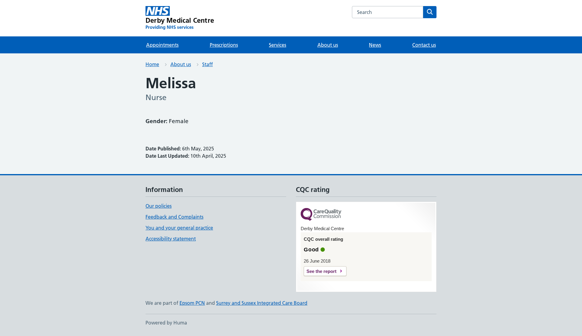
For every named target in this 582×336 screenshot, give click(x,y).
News (375, 45)
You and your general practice (179, 228)
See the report (321, 271)
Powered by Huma (166, 323)
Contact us (424, 45)
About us (327, 45)
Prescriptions (224, 45)
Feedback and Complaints (174, 217)
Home (152, 64)
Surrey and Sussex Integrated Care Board (261, 303)
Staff (207, 64)
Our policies (159, 206)
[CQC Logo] (321, 215)
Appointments (162, 45)
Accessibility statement (171, 239)
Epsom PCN (192, 303)
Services (277, 45)
